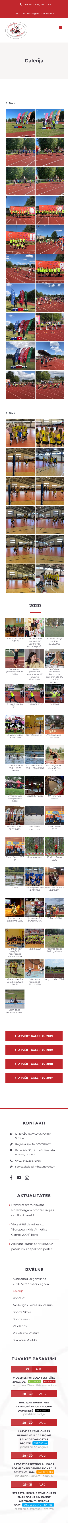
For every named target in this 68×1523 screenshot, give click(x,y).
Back (11, 103)
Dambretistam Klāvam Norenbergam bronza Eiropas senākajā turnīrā (32, 1210)
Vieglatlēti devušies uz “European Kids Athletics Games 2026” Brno (29, 1230)
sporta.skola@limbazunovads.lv (35, 1166)
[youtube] (19, 1177)
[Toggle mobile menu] (61, 27)
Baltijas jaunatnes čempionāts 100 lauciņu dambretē (34, 1406)
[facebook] (11, 1177)
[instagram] (27, 1177)
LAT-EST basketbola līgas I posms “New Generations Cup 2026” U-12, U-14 (34, 1468)
